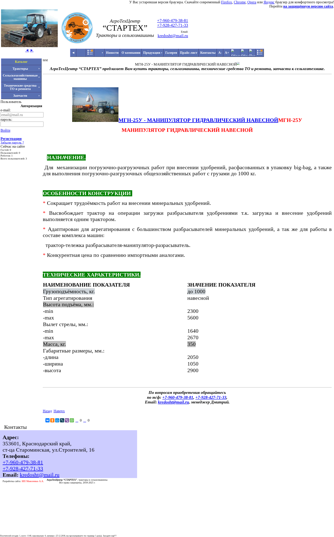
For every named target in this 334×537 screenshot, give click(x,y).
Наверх (59, 411)
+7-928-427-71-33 (172, 25)
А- (220, 52)
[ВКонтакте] (47, 420)
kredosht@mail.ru (173, 35)
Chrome (240, 2)
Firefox (226, 2)
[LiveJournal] (62, 420)
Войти (5, 130)
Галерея (171, 52)
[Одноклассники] (52, 420)
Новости (112, 52)
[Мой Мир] (57, 420)
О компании (131, 52)
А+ (227, 52)
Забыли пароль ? (12, 142)
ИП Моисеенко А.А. (33, 481)
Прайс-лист (188, 52)
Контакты (208, 52)
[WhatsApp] (72, 420)
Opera (251, 2)
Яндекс (269, 2)
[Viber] (67, 420)
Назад (47, 411)
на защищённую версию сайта (308, 6)
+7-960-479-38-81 (172, 20)
